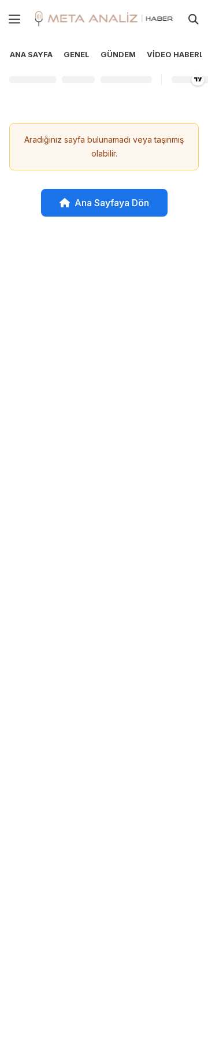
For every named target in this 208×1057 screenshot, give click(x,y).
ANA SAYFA (31, 54)
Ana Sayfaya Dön (112, 203)
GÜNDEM (118, 54)
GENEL (77, 54)
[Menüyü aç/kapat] (14, 19)
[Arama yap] (193, 19)
